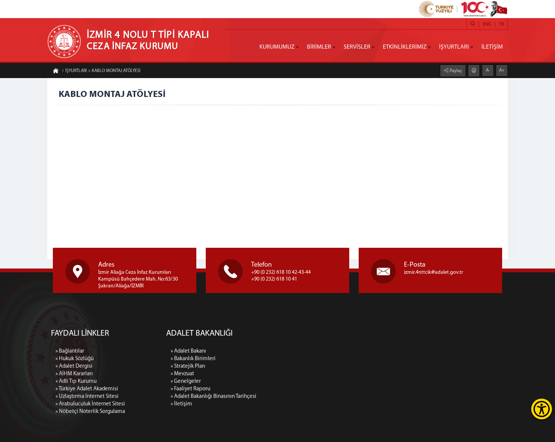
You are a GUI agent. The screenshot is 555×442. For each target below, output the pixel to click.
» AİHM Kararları (74, 374)
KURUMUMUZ (276, 47)
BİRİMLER (319, 47)
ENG (487, 24)
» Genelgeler (186, 381)
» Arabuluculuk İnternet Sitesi (90, 404)
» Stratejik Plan (188, 366)
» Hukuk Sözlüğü (74, 359)
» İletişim (181, 404)
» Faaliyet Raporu (190, 389)
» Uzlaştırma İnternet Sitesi (87, 396)
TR (501, 24)
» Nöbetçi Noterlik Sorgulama (90, 411)
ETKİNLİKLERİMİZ (405, 47)
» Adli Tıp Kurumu (76, 381)
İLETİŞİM (492, 47)
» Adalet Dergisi (73, 366)
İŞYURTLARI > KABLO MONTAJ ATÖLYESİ (102, 71)
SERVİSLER (357, 47)
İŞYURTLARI (454, 47)
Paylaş (455, 71)
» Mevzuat (182, 374)
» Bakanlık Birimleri (193, 359)
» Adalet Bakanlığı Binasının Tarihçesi (213, 396)
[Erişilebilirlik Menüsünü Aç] (541, 409)
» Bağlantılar (69, 351)
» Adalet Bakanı (188, 351)
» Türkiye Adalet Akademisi (86, 389)
